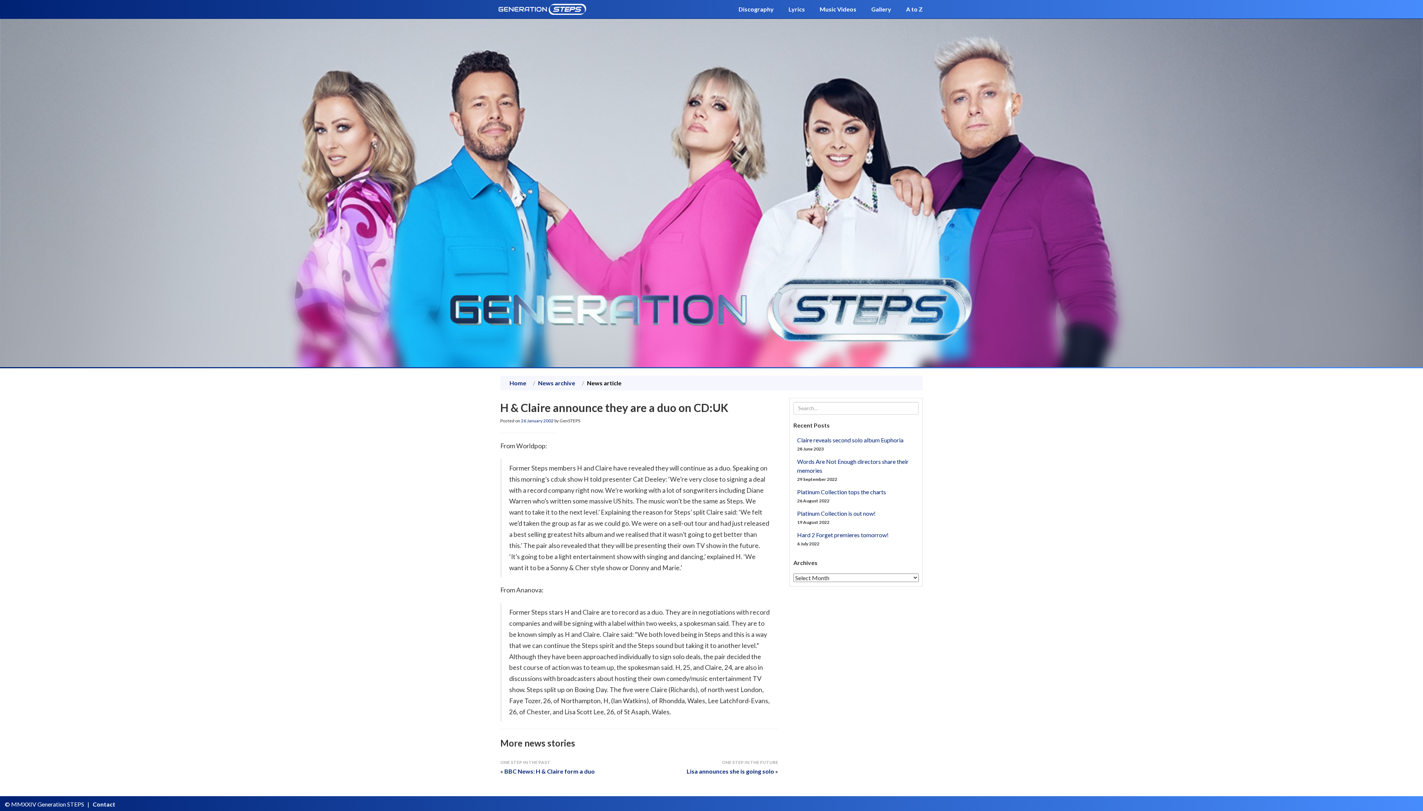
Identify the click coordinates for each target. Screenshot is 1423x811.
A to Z (914, 9)
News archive (556, 382)
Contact (104, 804)
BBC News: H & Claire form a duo (549, 771)
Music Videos (838, 9)
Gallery (881, 9)
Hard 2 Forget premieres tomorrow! (843, 534)
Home (518, 382)
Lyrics (797, 9)
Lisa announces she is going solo (730, 771)
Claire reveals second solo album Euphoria (850, 439)
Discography (756, 9)
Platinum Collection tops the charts (841, 491)
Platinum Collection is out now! (836, 513)
